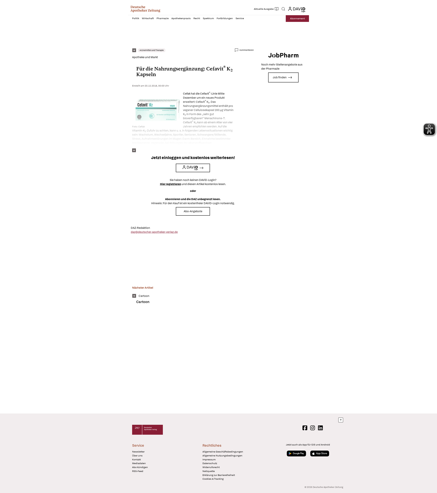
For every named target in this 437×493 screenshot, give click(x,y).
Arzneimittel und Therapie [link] (152, 50)
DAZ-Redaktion (140, 228)
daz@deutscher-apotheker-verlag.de (154, 232)
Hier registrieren (170, 184)
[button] (145, 8)
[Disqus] (193, 361)
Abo (297, 18)
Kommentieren (246, 50)
